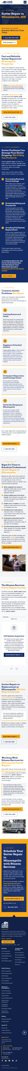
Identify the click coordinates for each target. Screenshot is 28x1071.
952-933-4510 (7, 1049)
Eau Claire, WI (7, 1052)
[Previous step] (11, 669)
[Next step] (17, 669)
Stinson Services (14, 94)
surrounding (18, 771)
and (10, 771)
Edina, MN (6, 1048)
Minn (3, 771)
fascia (17, 188)
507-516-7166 (16, 1049)
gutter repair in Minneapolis (15, 85)
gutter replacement (8, 697)
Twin (23, 771)
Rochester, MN (17, 1048)
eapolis (7, 771)
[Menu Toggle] (25, 2)
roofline (12, 537)
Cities (3, 773)
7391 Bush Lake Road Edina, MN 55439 (6, 1041)
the (13, 771)
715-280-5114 (6, 1054)
